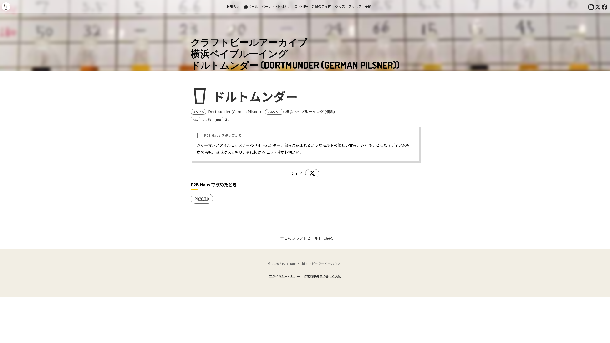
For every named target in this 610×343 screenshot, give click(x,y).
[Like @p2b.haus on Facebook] (604, 6)
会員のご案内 (321, 6)
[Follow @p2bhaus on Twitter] (597, 6)
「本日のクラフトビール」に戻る (305, 238)
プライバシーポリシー (284, 276)
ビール (253, 6)
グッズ (340, 6)
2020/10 (202, 199)
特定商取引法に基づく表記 (322, 276)
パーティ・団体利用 (276, 6)
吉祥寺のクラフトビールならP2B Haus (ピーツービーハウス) (6, 6)
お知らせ (232, 6)
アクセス (354, 6)
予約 (368, 6)
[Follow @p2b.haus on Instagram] (591, 6)
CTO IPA (301, 6)
